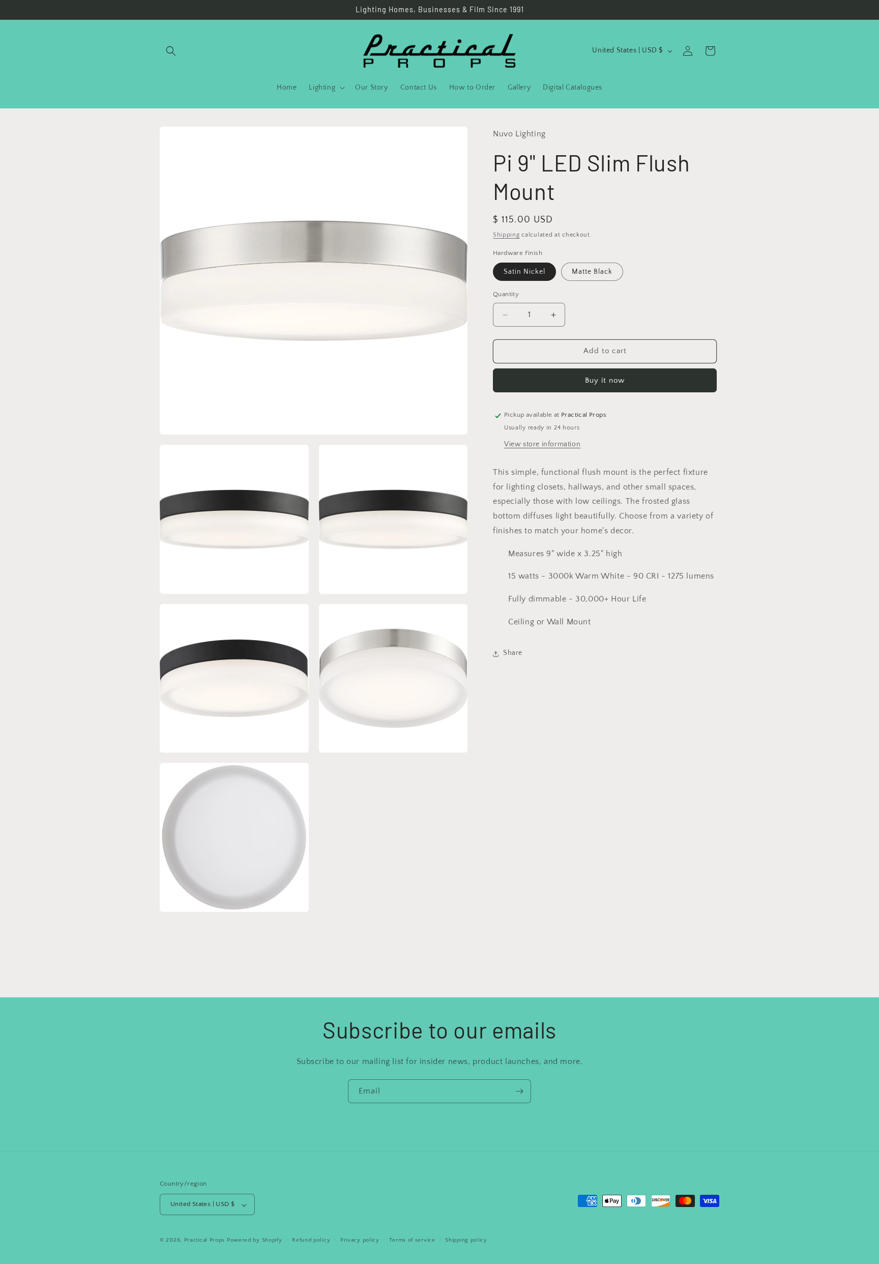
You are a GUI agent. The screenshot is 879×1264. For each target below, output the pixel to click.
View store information (542, 444)
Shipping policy (466, 1240)
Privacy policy (359, 1240)
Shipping (506, 235)
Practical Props (204, 1241)
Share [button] (512, 653)
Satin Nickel (524, 272)
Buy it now (605, 381)
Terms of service (412, 1240)
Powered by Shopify (254, 1241)
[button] (171, 51)
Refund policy (311, 1240)
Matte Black (592, 272)
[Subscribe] (519, 1091)
